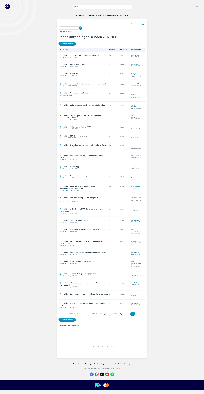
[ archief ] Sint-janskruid (71, 73)
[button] (129, 7)
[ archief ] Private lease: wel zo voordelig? (78, 262)
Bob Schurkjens (134, 74)
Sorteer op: (94, 313)
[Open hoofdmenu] (196, 6)
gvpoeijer (136, 186)
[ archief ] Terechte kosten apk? (75, 220)
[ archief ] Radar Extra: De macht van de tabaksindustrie (85, 105)
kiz (135, 209)
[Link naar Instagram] (97, 374)
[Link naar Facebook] (92, 374)
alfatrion (136, 252)
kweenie (136, 274)
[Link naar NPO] (106, 385)
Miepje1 (136, 167)
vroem (136, 220)
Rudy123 (136, 241)
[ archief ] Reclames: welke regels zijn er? (78, 176)
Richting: (115, 313)
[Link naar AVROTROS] (98, 385)
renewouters (137, 145)
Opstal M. (136, 303)
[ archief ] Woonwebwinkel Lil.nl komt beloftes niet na (84, 253)
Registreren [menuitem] (134, 24)
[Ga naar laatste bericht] (138, 55)
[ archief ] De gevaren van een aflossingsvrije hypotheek (85, 294)
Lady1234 (136, 155)
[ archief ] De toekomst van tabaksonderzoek (80, 229)
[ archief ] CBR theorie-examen (74, 136)
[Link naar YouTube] (107, 374)
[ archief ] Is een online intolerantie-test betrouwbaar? (84, 84)
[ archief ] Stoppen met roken (74, 64)
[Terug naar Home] (7, 6)
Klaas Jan (137, 136)
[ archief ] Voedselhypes (71, 167)
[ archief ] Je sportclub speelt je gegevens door (81, 274)
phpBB (96, 347)
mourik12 (136, 84)
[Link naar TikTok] (102, 374)
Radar (65, 57)
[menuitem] (138, 342)
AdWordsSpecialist (136, 263)
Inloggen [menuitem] (143, 24)
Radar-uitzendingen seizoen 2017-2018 (87, 37)
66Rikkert (136, 283)
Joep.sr (136, 64)
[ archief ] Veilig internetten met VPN (77, 127)
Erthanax (136, 127)
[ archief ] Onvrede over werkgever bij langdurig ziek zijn (85, 145)
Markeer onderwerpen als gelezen (111, 44)
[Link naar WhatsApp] (112, 374)
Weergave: (71, 313)
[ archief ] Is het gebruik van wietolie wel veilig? (81, 55)
